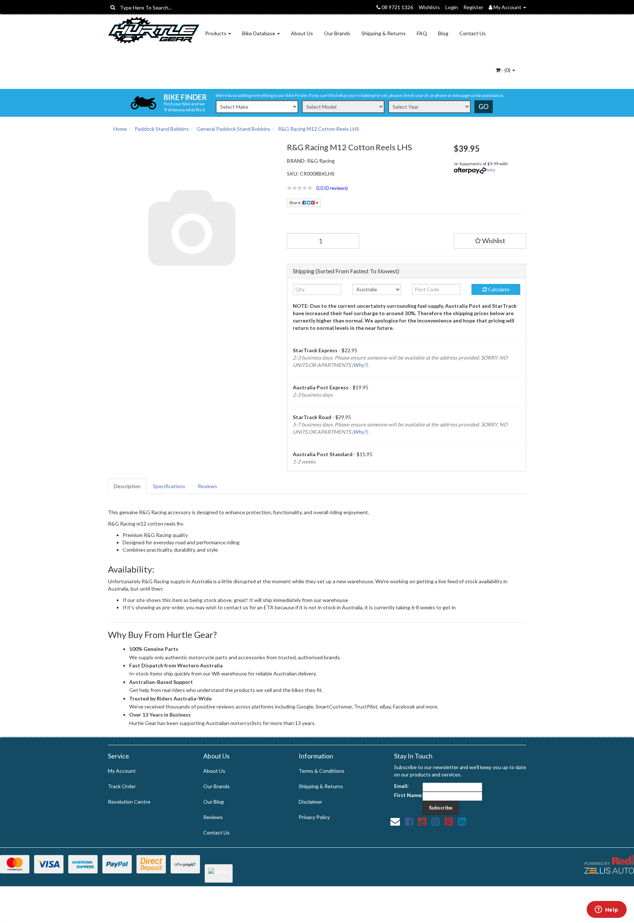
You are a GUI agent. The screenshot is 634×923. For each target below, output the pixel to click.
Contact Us (472, 33)
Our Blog (213, 801)
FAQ (422, 33)
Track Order (122, 786)
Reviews (207, 486)
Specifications (169, 486)
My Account (122, 771)
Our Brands (337, 33)
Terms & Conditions (322, 771)
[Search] (113, 7)
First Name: (408, 795)
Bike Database (259, 33)
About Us (302, 33)
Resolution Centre (129, 801)
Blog (443, 33)
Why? (359, 365)
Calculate (498, 289)
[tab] (127, 486)
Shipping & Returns (383, 33)
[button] (365, 188)
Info (491, 170)
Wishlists (429, 7)
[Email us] (395, 821)
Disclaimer (310, 801)
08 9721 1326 (396, 7)
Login (451, 7)
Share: (295, 202)
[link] (409, 821)
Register (473, 7)
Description (127, 486)
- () (505, 70)
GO (483, 106)
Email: (401, 786)
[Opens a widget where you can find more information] (606, 910)
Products (216, 33)
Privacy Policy (314, 817)
